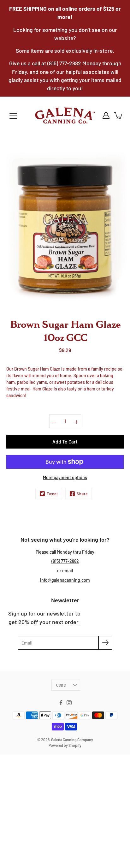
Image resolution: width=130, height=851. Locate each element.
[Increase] (76, 421)
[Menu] (13, 115)
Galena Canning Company (72, 739)
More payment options (65, 477)
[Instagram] (69, 702)
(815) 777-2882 (65, 561)
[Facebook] (60, 702)
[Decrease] (54, 421)
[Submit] (105, 643)
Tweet (52, 493)
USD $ (61, 685)
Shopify (74, 745)
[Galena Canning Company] (65, 115)
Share (82, 493)
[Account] (106, 115)
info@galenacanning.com (65, 580)
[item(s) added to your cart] (119, 115)
